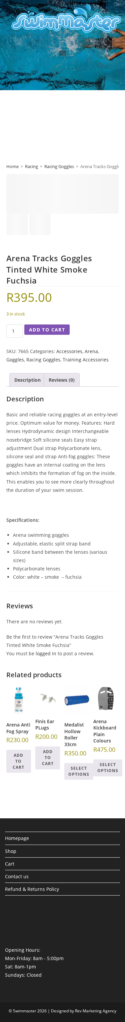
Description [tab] (27, 380)
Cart (9, 864)
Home (12, 166)
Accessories (69, 351)
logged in (46, 653)
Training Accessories (86, 359)
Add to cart (47, 329)
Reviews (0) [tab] (62, 380)
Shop (10, 851)
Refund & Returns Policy (32, 889)
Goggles (15, 359)
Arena (91, 351)
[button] (62, 52)
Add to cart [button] (18, 761)
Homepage (17, 838)
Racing (31, 166)
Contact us (17, 876)
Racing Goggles (59, 166)
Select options (78, 771)
